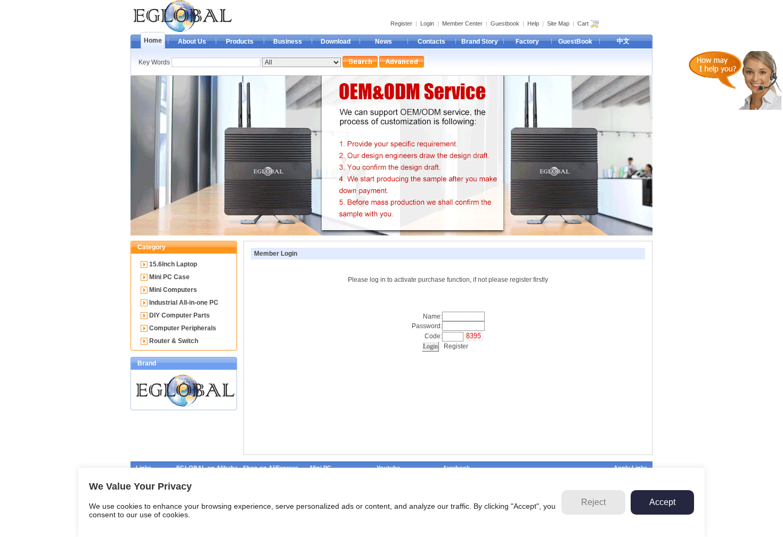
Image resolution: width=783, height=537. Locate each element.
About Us (192, 41)
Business (287, 41)
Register (401, 23)
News (383, 41)
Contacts (431, 41)
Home (153, 40)
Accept (662, 502)
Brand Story (479, 41)
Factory (527, 41)
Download (335, 41)
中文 (623, 41)
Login (427, 23)
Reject (593, 502)
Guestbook (505, 23)
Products (240, 41)
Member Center (462, 23)
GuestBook (575, 41)
